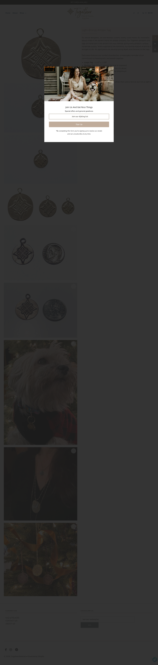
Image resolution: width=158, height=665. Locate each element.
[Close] (111, 69)
